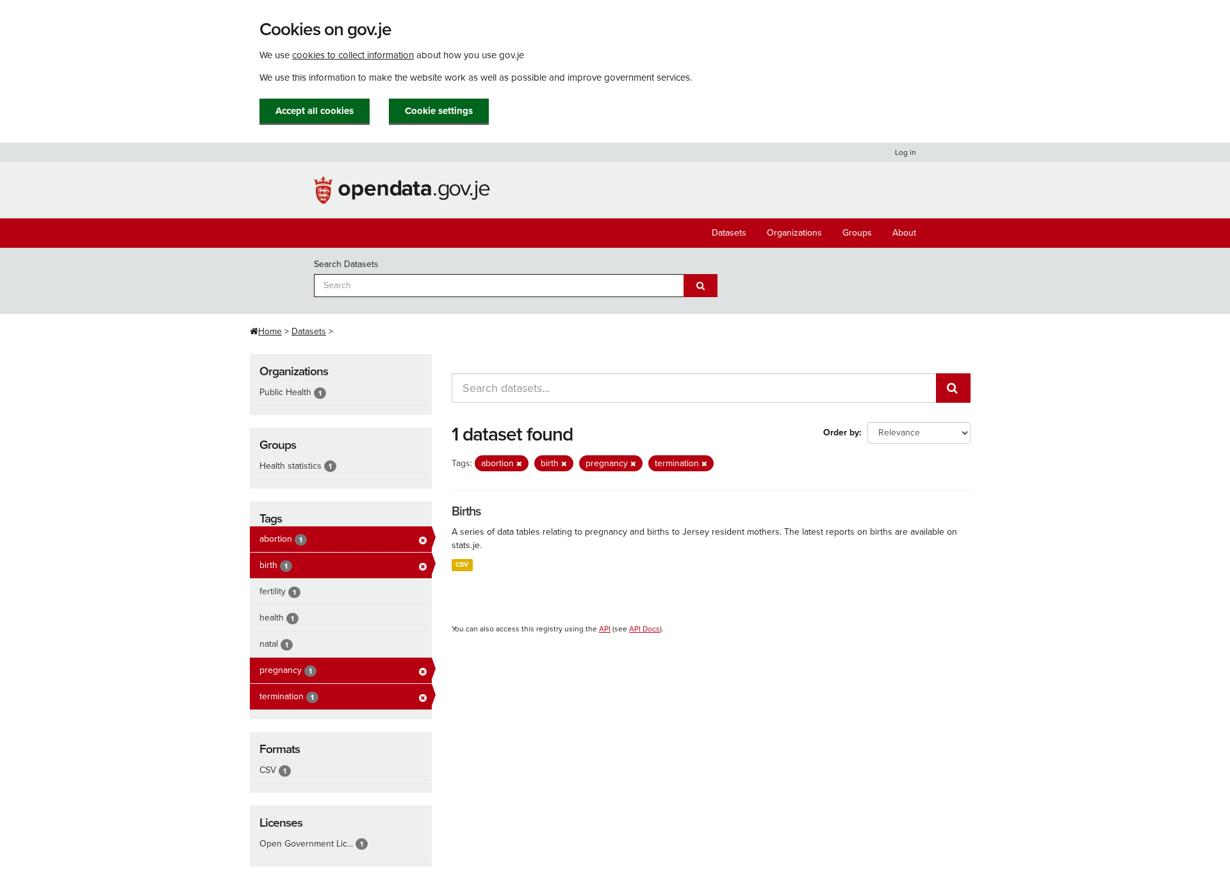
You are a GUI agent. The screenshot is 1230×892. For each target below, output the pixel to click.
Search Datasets (346, 264)
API (605, 628)
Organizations (794, 232)
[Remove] (519, 464)
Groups (857, 232)
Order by (841, 432)
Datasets (729, 232)
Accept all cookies (314, 111)
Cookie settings (439, 111)
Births (466, 511)
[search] (953, 388)
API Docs (644, 628)
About (904, 232)
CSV (461, 564)
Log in (905, 152)
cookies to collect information (353, 55)
